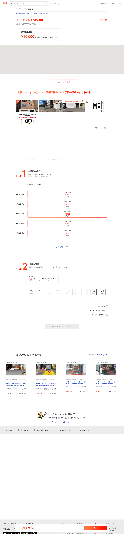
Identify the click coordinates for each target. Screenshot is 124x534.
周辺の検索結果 (43, 14)
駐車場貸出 (113, 3)
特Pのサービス (110, 523)
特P (63, 523)
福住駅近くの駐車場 (32, 14)
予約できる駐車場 (111, 528)
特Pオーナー (80, 523)
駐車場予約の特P (20, 14)
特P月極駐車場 (110, 530)
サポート (94, 523)
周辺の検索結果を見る (99, 355)
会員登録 (104, 3)
